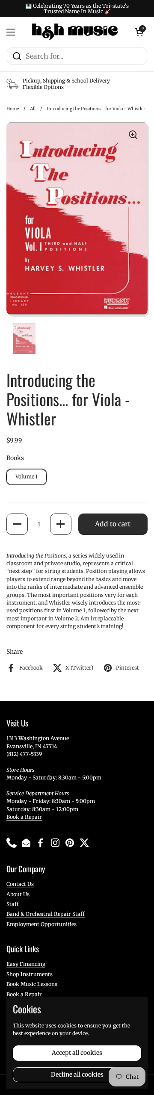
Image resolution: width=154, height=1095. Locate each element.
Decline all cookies (77, 1074)
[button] (17, 524)
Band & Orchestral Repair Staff (45, 914)
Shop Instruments (29, 974)
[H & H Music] (75, 32)
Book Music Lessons (31, 984)
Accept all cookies (77, 1053)
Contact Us (20, 884)
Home (12, 109)
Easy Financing (25, 964)
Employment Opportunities (41, 924)
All (33, 109)
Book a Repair (24, 817)
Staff (12, 904)
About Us (18, 894)
